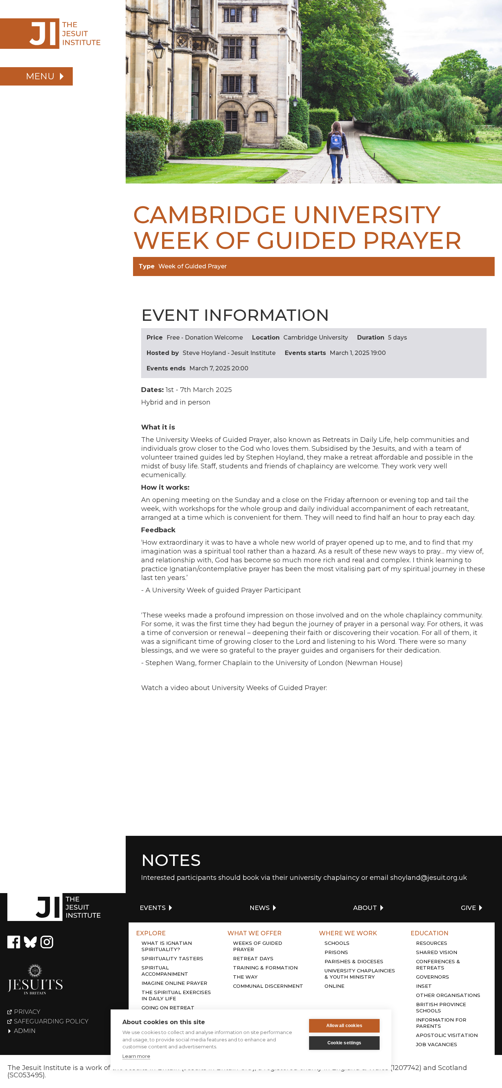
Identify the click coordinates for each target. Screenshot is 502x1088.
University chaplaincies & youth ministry (359, 974)
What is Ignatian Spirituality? (166, 946)
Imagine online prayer (174, 983)
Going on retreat (167, 1008)
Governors (432, 977)
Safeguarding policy (51, 1021)
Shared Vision (436, 952)
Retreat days (253, 958)
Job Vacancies (436, 1044)
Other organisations (448, 995)
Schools (336, 943)
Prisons (336, 952)
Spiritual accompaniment (164, 971)
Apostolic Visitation (447, 1035)
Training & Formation (265, 968)
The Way (245, 977)
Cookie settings (344, 1042)
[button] (36, 76)
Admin (25, 1031)
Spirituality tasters (172, 958)
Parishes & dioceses (353, 961)
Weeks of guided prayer (257, 946)
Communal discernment (268, 986)
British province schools (441, 1007)
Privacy (27, 1012)
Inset (424, 986)
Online (334, 986)
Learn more (136, 1056)
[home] (63, 33)
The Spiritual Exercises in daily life (176, 995)
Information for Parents (441, 1023)
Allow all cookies (344, 1025)
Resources (431, 943)
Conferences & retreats (438, 964)
